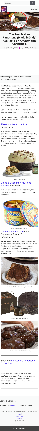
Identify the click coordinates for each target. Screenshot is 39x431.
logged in (13, 405)
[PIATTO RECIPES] (4, 9)
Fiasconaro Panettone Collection (18, 362)
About (19, 414)
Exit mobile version (19, 428)
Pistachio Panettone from (14, 124)
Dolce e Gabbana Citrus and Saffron (16, 184)
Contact (19, 418)
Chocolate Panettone (12, 231)
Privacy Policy (19, 416)
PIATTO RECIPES (29, 48)
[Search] (32, 3)
